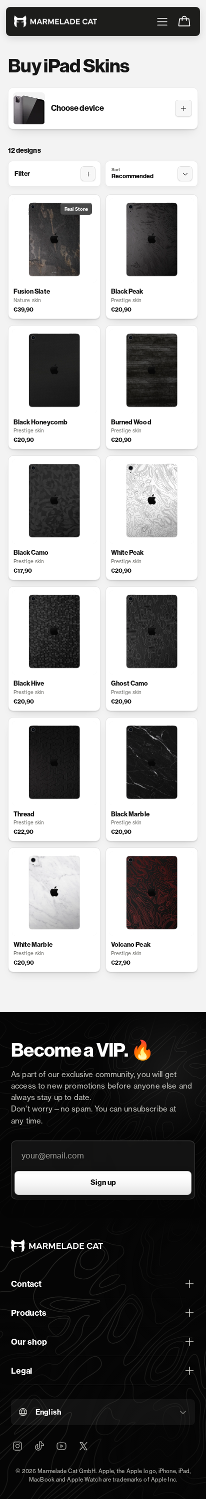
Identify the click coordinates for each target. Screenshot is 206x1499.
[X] (83, 1446)
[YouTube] (61, 1446)
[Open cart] (184, 21)
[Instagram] (17, 1446)
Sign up (103, 1182)
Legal (21, 1371)
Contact (26, 1284)
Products (28, 1313)
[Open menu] (162, 21)
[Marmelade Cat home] (55, 21)
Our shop (29, 1342)
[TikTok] (39, 1446)
